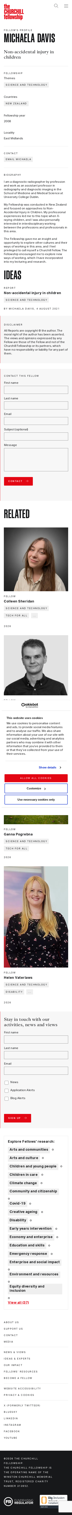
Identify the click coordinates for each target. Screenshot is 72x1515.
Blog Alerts (17, 1098)
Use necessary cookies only (36, 799)
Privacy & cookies (19, 1395)
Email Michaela (18, 159)
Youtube (10, 1438)
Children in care (24, 1175)
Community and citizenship (33, 1191)
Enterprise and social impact (35, 1262)
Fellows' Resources (21, 1372)
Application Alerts (22, 1090)
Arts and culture (24, 1158)
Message (10, 445)
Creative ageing (23, 1212)
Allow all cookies (36, 778)
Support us (13, 1329)
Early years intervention (31, 1228)
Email (7, 414)
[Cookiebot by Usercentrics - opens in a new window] (21, 705)
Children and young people (33, 1166)
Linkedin (11, 1418)
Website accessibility (22, 1388)
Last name (11, 398)
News (14, 1082)
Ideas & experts (17, 1359)
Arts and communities (29, 1149)
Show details (47, 767)
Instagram (12, 1425)
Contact (11, 1335)
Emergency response (28, 1254)
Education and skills (27, 1245)
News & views (15, 1352)
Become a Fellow (18, 1378)
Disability (14, 992)
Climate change (23, 1183)
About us (11, 1322)
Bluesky (10, 1412)
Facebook (12, 1431)
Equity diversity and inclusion (27, 1288)
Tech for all (16, 615)
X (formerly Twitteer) (22, 1405)
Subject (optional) (16, 429)
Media (8, 1342)
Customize (34, 788)
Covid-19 (18, 1203)
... (34, 615)
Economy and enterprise (31, 1237)
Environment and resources (34, 1274)
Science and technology (26, 85)
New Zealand (16, 103)
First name (11, 382)
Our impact (13, 1365)
